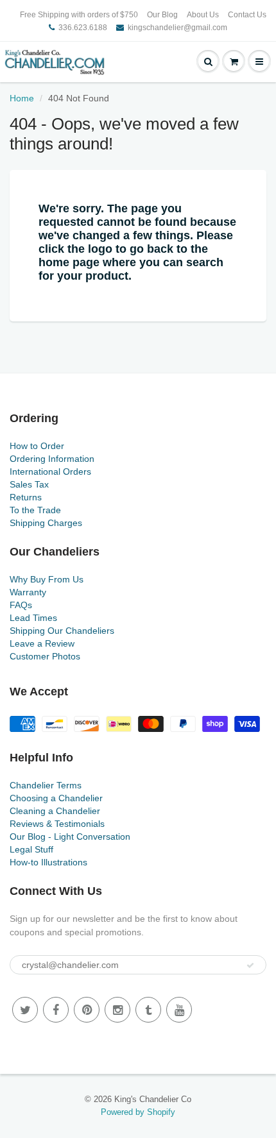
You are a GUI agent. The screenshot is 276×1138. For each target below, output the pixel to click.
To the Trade (35, 510)
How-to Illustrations (48, 862)
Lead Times (33, 618)
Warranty (28, 592)
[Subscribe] (250, 965)
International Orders (50, 471)
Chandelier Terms (46, 785)
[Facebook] (56, 1010)
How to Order (37, 446)
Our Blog (162, 14)
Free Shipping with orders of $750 (79, 14)
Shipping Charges (46, 523)
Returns (26, 497)
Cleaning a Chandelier (55, 811)
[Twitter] (25, 1010)
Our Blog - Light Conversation (70, 836)
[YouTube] (179, 1010)
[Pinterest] (86, 1010)
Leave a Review (42, 643)
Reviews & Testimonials (57, 824)
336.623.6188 (82, 27)
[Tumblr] (148, 1010)
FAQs (21, 605)
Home (22, 98)
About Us (203, 14)
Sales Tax (29, 484)
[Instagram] (117, 1010)
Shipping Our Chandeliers (62, 630)
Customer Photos (45, 656)
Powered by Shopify (138, 1112)
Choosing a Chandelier (56, 798)
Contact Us (247, 14)
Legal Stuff (31, 849)
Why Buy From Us (46, 579)
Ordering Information (52, 459)
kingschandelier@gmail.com (177, 27)
